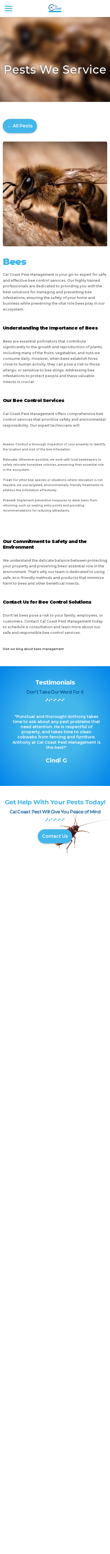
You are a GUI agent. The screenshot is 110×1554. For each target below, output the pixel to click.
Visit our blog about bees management (33, 649)
